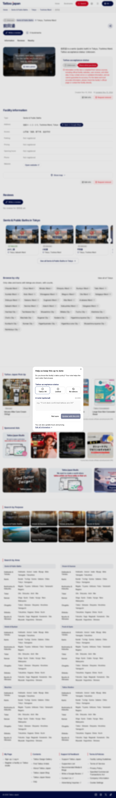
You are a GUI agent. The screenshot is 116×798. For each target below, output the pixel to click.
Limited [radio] (58, 392)
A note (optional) (42, 398)
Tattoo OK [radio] (43, 392)
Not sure (55, 416)
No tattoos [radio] (73, 392)
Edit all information (42, 427)
